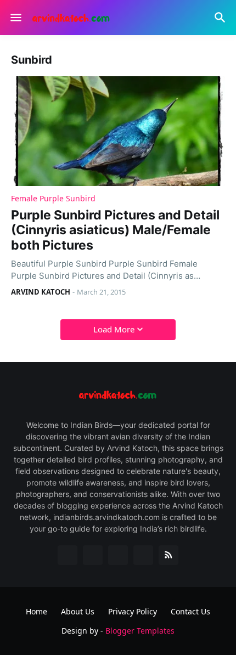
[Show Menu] (15, 17)
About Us (77, 611)
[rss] (168, 555)
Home (36, 611)
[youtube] (118, 555)
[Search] (221, 17)
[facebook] (67, 555)
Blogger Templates (140, 630)
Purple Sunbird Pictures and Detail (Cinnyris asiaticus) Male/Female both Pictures (115, 230)
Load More (113, 329)
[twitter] (93, 555)
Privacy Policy (132, 611)
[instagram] (143, 555)
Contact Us (190, 611)
